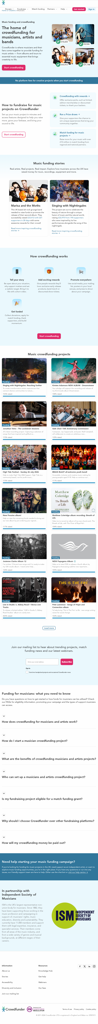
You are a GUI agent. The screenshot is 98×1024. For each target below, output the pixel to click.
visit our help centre (77, 872)
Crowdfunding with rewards (73, 96)
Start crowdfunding (13, 67)
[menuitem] (23, 9)
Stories (5, 976)
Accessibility (7, 982)
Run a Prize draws (68, 114)
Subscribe (67, 661)
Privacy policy (79, 1009)
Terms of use (67, 1009)
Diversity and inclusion (11, 988)
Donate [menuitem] (8, 9)
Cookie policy (91, 1009)
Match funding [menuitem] (38, 9)
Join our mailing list (10, 994)
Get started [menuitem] (79, 9)
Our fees (42, 988)
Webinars (42, 982)
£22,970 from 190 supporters (70, 217)
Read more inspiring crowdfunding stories (26, 229)
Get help (42, 976)
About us (6, 971)
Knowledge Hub (45, 971)
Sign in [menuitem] (91, 9)
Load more (49, 628)
